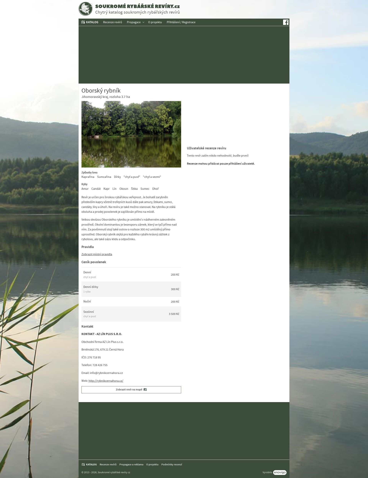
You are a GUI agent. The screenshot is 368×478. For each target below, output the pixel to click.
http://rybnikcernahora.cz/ (106, 381)
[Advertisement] (184, 55)
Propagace (134, 22)
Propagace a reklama (131, 464)
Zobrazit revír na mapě (129, 389)
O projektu (155, 22)
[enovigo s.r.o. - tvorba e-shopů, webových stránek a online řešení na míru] (280, 472)
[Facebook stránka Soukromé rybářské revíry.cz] (285, 22)
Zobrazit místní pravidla (96, 254)
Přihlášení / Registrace (181, 22)
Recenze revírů (112, 22)
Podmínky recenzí (171, 464)
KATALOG (92, 22)
